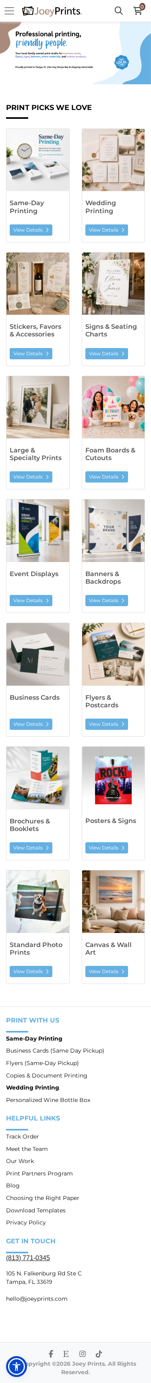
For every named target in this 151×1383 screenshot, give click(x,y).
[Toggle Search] (119, 10)
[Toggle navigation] (11, 10)
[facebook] (51, 1354)
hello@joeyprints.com (37, 1298)
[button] (16, 1366)
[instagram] (82, 1354)
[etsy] (66, 1354)
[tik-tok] (99, 1354)
